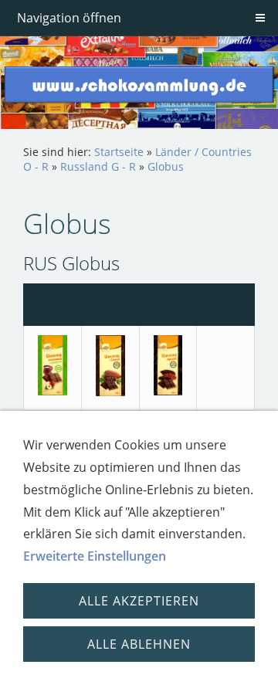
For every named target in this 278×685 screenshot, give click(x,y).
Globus (165, 166)
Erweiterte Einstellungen (94, 556)
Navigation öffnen (69, 17)
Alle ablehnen (139, 644)
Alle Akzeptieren (139, 600)
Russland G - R (98, 166)
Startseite (119, 151)
